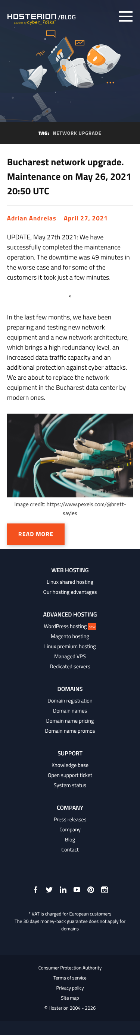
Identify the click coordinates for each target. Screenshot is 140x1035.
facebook (35, 889)
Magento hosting (70, 636)
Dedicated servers (70, 666)
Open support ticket (70, 775)
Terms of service (70, 978)
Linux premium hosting (70, 646)
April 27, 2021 (86, 218)
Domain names (70, 711)
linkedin (63, 889)
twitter (49, 889)
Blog (70, 839)
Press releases (70, 819)
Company (70, 829)
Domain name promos (70, 731)
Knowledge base (70, 765)
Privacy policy (70, 988)
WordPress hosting (69, 626)
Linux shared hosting (70, 582)
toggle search (110, 16)
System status (70, 785)
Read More (35, 534)
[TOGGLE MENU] (126, 16)
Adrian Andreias (31, 218)
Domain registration (69, 701)
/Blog (67, 17)
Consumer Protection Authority (70, 968)
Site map (70, 998)
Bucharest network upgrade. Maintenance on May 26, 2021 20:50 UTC (69, 176)
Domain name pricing (70, 721)
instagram (104, 889)
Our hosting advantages (70, 592)
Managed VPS (69, 656)
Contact (70, 849)
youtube (77, 889)
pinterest (90, 889)
